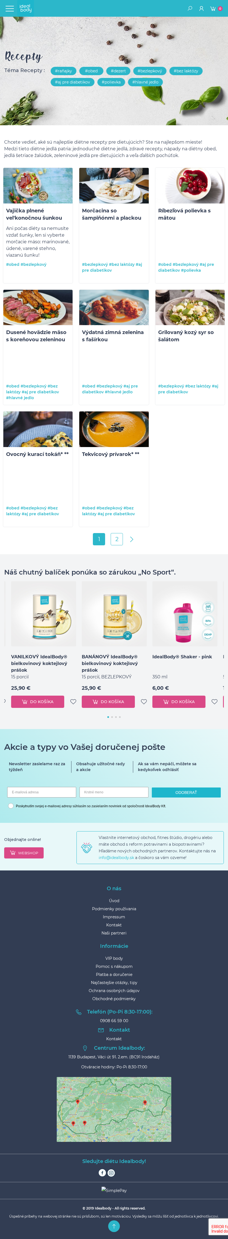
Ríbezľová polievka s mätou (184, 214)
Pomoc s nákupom (114, 966)
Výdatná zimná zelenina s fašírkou (113, 336)
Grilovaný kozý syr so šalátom (186, 336)
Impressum (114, 916)
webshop (28, 853)
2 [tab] (112, 717)
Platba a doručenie (114, 974)
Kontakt (114, 925)
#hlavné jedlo (145, 82)
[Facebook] (102, 1173)
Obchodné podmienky (114, 998)
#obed (91, 70)
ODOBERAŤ (186, 792)
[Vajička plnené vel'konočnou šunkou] (38, 186)
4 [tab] (120, 717)
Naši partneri (114, 933)
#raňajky (63, 70)
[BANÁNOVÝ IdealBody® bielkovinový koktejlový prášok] (114, 613)
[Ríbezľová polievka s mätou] (190, 186)
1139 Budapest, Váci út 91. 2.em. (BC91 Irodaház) (114, 1056)
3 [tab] (116, 717)
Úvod (114, 900)
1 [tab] (108, 717)
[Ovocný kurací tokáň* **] (38, 430)
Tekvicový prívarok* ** (110, 454)
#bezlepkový (150, 70)
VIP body (114, 958)
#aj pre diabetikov (72, 82)
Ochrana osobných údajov (114, 990)
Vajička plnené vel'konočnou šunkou (34, 214)
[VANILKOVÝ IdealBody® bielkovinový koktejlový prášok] (43, 613)
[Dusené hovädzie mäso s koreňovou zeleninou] (38, 308)
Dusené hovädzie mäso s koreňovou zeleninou (36, 336)
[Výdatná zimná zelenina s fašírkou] (113, 308)
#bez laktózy (186, 70)
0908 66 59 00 (114, 1020)
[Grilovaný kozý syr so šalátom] (190, 308)
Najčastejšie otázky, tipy (114, 982)
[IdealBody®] (25, 8)
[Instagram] (111, 1173)
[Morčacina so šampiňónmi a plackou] (113, 186)
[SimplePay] (114, 1190)
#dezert (118, 70)
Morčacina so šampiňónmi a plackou (111, 214)
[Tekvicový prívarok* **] (113, 430)
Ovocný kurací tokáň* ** (37, 454)
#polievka (111, 82)
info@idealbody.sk (116, 857)
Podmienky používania (114, 908)
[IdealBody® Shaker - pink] (184, 613)
